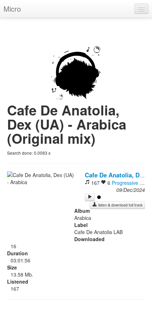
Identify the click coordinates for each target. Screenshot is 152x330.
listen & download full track (119, 204)
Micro (12, 9)
